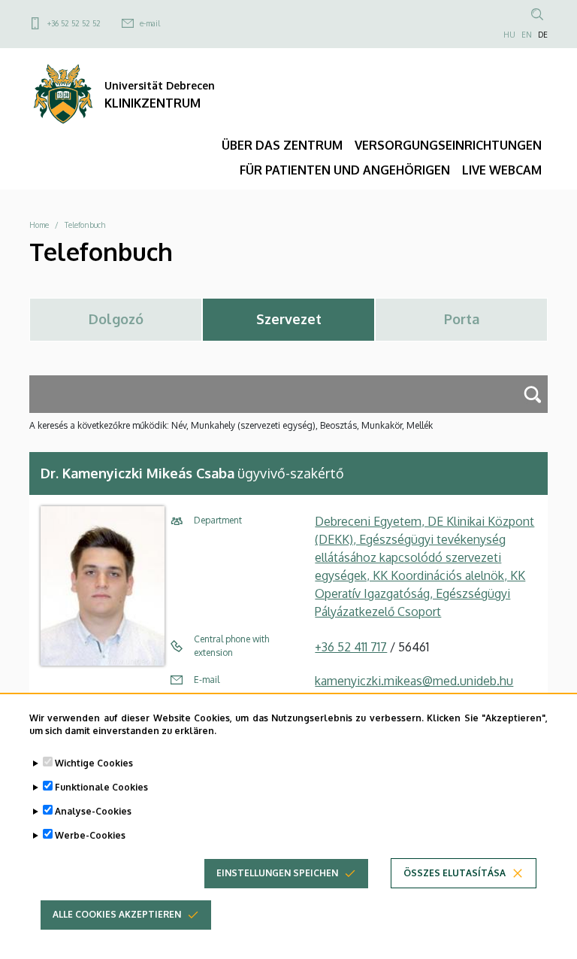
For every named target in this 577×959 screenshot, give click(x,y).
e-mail (150, 23)
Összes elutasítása (454, 873)
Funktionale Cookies (101, 787)
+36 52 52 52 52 (74, 23)
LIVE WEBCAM (502, 170)
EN (526, 34)
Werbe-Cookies (90, 835)
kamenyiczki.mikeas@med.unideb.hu (414, 680)
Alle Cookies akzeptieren (117, 914)
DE (543, 34)
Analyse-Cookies (93, 811)
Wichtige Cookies (94, 763)
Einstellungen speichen (277, 873)
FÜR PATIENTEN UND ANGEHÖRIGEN (345, 170)
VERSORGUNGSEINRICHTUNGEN (448, 145)
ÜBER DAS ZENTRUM (282, 145)
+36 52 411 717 (351, 646)
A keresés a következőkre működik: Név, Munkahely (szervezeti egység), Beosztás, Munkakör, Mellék (231, 425)
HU (509, 34)
